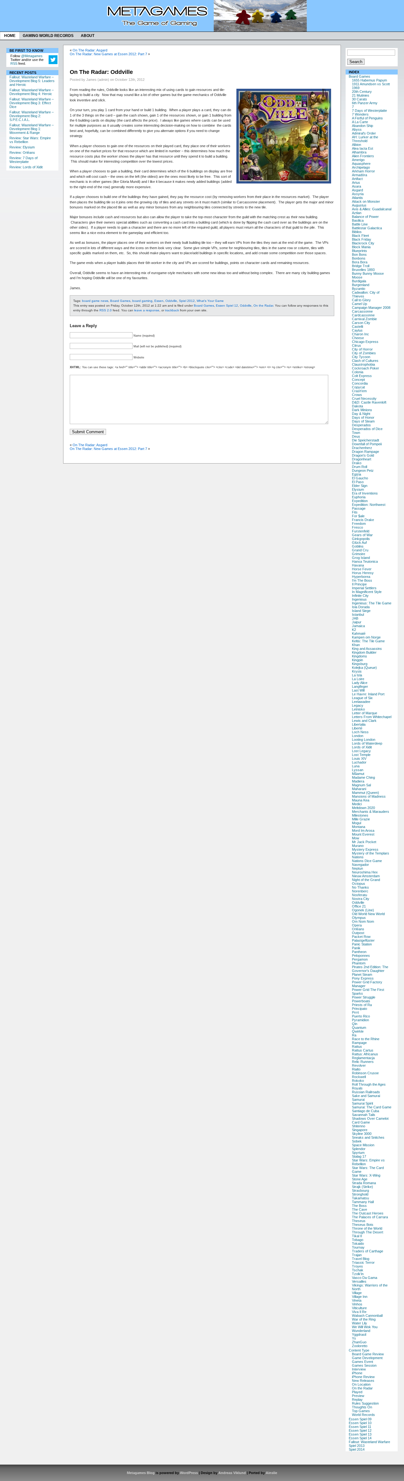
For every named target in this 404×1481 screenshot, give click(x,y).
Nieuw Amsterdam (366, 876)
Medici (357, 804)
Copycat (358, 387)
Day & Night (361, 414)
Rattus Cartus (362, 1050)
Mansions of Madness (369, 796)
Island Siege (361, 611)
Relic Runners (363, 1062)
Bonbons (358, 258)
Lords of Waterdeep (367, 743)
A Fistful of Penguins (367, 118)
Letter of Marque (364, 713)
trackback (172, 310)
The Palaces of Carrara (370, 1217)
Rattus (357, 1046)
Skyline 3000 (361, 1134)
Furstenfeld (360, 531)
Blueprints (359, 251)
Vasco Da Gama (364, 1278)
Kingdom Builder (364, 652)
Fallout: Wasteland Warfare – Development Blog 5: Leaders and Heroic (32, 81)
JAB (355, 618)
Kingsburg (359, 664)
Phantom (358, 963)
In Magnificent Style (367, 592)
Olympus (359, 918)
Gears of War (362, 535)
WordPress (189, 1473)
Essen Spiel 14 (360, 1438)
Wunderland (361, 1331)
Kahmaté (358, 633)
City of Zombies (364, 353)
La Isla (357, 675)
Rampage (359, 1043)
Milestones (360, 815)
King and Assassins (367, 649)
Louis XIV (359, 758)
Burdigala (359, 281)
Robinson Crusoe (365, 1073)
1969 (355, 88)
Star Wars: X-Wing (366, 1175)
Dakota (357, 406)
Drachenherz (362, 448)
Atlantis (357, 198)
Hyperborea (361, 577)
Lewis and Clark (364, 721)
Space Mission (363, 1145)
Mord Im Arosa (363, 830)
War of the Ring (364, 1319)
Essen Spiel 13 (360, 1434)
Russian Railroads (366, 1092)
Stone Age (359, 1179)
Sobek (357, 1141)
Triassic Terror (363, 1262)
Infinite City (360, 595)
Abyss (357, 129)
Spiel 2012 (187, 301)
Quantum (359, 1027)
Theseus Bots (362, 1224)
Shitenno (358, 1126)
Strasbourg (360, 1190)
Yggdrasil (359, 1334)
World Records (363, 1415)
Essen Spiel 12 (360, 1430)
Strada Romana (364, 1183)
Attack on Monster (366, 201)
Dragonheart (361, 459)
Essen (158, 301)
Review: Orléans (22, 152)
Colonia (357, 372)
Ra (354, 1035)
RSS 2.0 (105, 310)
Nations (358, 857)
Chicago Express (365, 342)
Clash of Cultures (365, 361)
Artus (356, 182)
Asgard (357, 190)
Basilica (358, 220)
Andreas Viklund (232, 1473)
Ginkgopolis (361, 539)
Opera (357, 925)
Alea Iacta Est (362, 148)
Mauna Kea (360, 800)
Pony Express (363, 978)
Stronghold (360, 1194)
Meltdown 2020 (363, 808)
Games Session (364, 1365)
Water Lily (359, 1323)
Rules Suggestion (365, 1403)
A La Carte (360, 122)
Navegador (360, 864)
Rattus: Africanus (365, 1054)
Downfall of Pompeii (367, 444)
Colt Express (362, 376)
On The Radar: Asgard (90, 50)
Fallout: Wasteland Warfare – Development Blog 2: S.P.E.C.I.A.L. (31, 116)
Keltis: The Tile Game (368, 641)
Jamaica (358, 626)
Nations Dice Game (367, 861)
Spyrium (358, 1152)
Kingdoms (359, 656)
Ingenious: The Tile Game (371, 603)
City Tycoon (361, 357)
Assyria (358, 194)
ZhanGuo (359, 1342)
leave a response (146, 310)
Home (9, 35)
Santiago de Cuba (365, 1111)
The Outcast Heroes (367, 1213)
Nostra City (360, 899)
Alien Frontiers (363, 156)
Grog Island (361, 558)
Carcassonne (362, 311)
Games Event (362, 1362)
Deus (356, 436)
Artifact (357, 179)
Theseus (358, 1221)
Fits (355, 512)
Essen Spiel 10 (360, 1423)
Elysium (358, 489)
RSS (13, 63)
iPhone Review (363, 1377)
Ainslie (271, 1473)
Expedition (360, 501)
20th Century (362, 91)
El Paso (358, 482)
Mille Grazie (361, 819)
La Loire (358, 679)
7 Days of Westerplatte (369, 110)
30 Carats (359, 99)
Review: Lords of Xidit (26, 167)
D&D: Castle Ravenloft (369, 402)
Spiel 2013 (357, 1446)
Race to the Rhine (365, 1039)
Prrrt (355, 1012)
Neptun (357, 868)
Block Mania (361, 247)
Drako (356, 463)
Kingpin (357, 660)
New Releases (363, 1380)
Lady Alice (359, 683)
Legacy (357, 705)
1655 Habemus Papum (369, 80)
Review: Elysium (22, 147)
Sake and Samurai (366, 1096)
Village (357, 1293)
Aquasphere (361, 163)
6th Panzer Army (364, 103)
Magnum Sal (361, 785)
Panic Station (362, 944)
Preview (358, 1396)
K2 (354, 630)
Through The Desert (367, 1232)
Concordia (360, 383)
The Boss (359, 1206)
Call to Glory (361, 300)
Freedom (359, 523)
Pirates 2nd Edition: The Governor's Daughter (370, 969)
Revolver (359, 1065)
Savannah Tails (363, 1115)
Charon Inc (360, 334)
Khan (356, 645)
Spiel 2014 (357, 1449)
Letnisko (358, 709)
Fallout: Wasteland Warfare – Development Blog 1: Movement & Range (31, 129)
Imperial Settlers (364, 588)
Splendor (358, 1149)
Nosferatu (359, 895)
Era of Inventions (365, 493)
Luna (355, 766)
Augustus (359, 205)
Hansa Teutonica (365, 561)
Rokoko (358, 1080)
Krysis (357, 671)
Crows (357, 395)
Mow (355, 838)
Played (357, 1392)
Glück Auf (359, 542)
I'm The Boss (362, 580)
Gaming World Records (48, 35)
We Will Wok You (364, 1327)
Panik (356, 948)
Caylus (357, 330)
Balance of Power (365, 217)
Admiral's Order (364, 133)
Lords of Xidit (362, 747)
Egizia (356, 474)
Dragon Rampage (365, 451)
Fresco (357, 527)
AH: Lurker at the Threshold (365, 139)
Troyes (357, 1266)
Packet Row (361, 936)
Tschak (357, 1270)
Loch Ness (360, 732)
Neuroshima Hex (365, 872)
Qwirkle (358, 1031)
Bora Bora (359, 262)
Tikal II (357, 1236)
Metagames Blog (141, 1473)
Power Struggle (363, 997)
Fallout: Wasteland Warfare (369, 1442)
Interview (359, 1369)
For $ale (358, 516)
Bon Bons (359, 254)
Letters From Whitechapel (371, 717)
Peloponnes (361, 955)
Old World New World (368, 914)
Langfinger (360, 686)
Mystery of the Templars (370, 853)
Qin (354, 1024)
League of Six (362, 698)
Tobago (357, 1240)
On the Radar (362, 1388)
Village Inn (359, 1296)
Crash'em (359, 391)
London (357, 736)
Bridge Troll (360, 266)
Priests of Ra (362, 1005)
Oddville (358, 902)
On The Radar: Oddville (101, 72)
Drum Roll (359, 467)
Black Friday (361, 239)
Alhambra (359, 152)
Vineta (356, 1300)
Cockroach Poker (365, 368)
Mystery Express (365, 849)
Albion (356, 145)
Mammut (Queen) (365, 792)
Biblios (357, 232)
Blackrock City (363, 243)
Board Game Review (368, 1354)
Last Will (358, 690)
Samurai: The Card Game (371, 1107)
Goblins (358, 546)
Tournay (358, 1247)
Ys (354, 1338)
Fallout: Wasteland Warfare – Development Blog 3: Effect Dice (31, 103)
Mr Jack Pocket (364, 842)
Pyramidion (360, 1020)
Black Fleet (360, 235)
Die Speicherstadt (365, 440)
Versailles (359, 1281)
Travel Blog (360, 1259)
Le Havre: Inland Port (368, 694)
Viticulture (359, 1308)
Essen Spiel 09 (360, 1419)
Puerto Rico (361, 1016)
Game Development (367, 1358)
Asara (356, 186)
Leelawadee (361, 702)
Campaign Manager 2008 (371, 307)
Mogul (356, 823)
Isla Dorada (361, 607)
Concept (358, 379)
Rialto (356, 1069)
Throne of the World (367, 1228)
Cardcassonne (363, 315)
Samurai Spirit (362, 1103)
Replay (357, 1399)
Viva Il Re (359, 1312)
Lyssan (357, 770)
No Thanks (360, 887)
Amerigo (358, 160)
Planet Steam (362, 974)
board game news (95, 301)
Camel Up (359, 304)
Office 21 (359, 906)
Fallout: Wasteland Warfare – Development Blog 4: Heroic (31, 92)
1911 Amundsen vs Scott (371, 84)
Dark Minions (362, 410)
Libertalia (358, 724)
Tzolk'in (358, 1274)
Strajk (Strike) (362, 1187)
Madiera (358, 781)
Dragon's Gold (363, 455)
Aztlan (356, 213)
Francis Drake (363, 520)
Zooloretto (359, 1346)
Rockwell (359, 1077)
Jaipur (356, 622)
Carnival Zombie (364, 319)
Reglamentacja (363, 1058)
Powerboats (361, 1001)
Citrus (356, 345)
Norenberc (360, 891)
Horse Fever (361, 569)
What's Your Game (210, 301)
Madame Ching (363, 777)
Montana (358, 827)
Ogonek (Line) (363, 910)
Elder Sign (359, 486)
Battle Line (360, 224)
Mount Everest (363, 834)
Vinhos (357, 1304)
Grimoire (358, 554)
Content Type (359, 1350)
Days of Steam (363, 421)
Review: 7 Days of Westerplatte (23, 160)
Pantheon (359, 952)
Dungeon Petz (363, 470)
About (87, 35)
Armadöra (359, 175)
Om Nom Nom (363, 921)
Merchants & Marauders (370, 811)
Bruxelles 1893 (363, 270)
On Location (361, 1384)
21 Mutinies (360, 95)
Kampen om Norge (366, 637)
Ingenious (359, 599)
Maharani (359, 789)
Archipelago (361, 167)
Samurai (358, 1099)
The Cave (359, 1209)
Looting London (363, 739)
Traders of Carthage (367, 1251)
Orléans (358, 929)
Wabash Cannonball (367, 1315)
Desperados (361, 425)
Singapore (359, 1130)
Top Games (361, 1411)
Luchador (359, 762)
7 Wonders (360, 114)
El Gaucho (360, 478)
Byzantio (358, 289)
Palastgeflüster (363, 940)
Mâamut (358, 774)
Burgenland (360, 285)
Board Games (359, 76)
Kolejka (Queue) (364, 667)
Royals (357, 1088)
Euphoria (358, 497)
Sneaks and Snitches (368, 1137)
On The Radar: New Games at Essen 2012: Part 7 (108, 54)
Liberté (357, 728)
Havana (358, 565)
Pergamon (360, 959)
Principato (359, 1008)
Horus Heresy (363, 573)
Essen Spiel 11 (360, 1427)
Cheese (358, 338)
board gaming (142, 301)
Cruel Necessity (364, 398)
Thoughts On (362, 1407)
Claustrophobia (363, 364)
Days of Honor (363, 417)
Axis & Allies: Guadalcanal (371, 209)
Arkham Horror (363, 171)
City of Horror (362, 349)
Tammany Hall (363, 1202)
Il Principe (359, 584)
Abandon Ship (362, 126)
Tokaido (358, 1243)
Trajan (357, 1255)
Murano (358, 846)
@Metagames (32, 56)
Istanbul (358, 614)
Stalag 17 (359, 1156)
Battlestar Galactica (367, 228)
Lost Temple (361, 755)
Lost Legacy (361, 751)
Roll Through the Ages (369, 1084)
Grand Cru (360, 550)
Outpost (358, 933)
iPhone (357, 1373)
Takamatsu (360, 1198)
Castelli (357, 326)
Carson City (361, 323)
